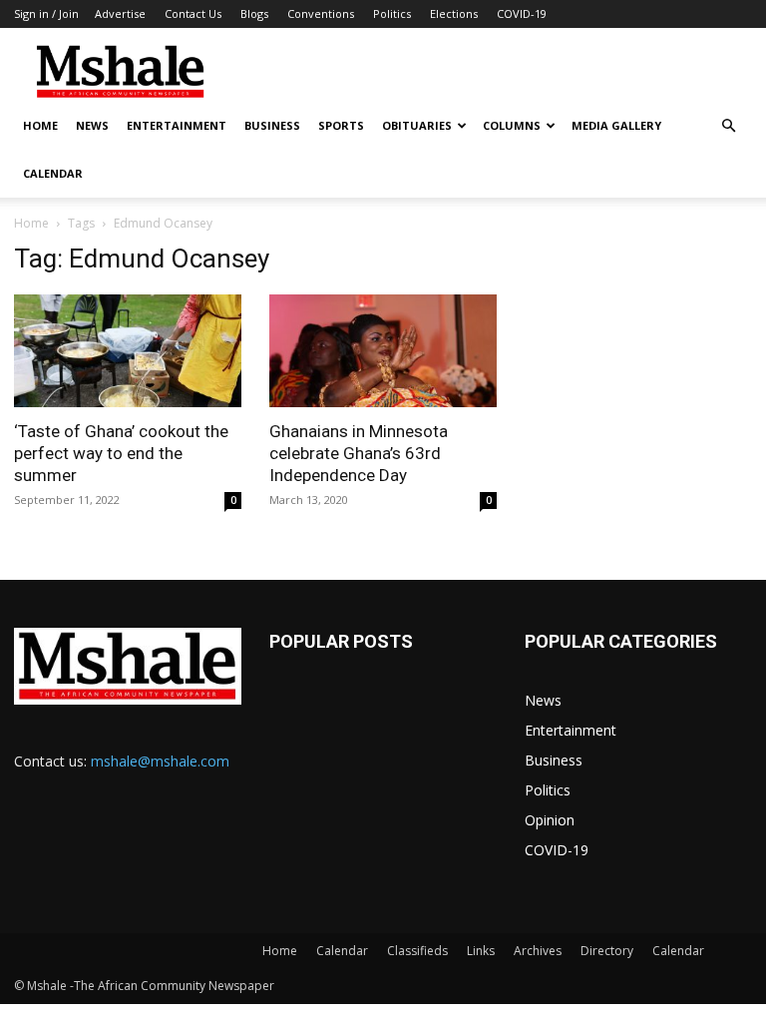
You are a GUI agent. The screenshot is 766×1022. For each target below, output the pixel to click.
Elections (454, 13)
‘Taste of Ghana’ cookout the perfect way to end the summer (121, 453)
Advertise (120, 13)
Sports (341, 125)
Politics (392, 13)
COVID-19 (522, 13)
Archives (538, 950)
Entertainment (176, 125)
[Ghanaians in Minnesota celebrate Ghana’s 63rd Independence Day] (383, 350)
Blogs (254, 13)
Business (272, 125)
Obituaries (417, 125)
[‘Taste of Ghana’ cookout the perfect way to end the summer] (127, 350)
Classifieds (417, 950)
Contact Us (193, 13)
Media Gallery (616, 125)
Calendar (53, 173)
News (92, 125)
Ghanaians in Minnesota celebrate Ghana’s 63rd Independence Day (358, 453)
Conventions (320, 13)
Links (481, 950)
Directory (606, 950)
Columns (512, 125)
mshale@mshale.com (160, 761)
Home (40, 125)
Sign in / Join (46, 13)
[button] (728, 126)
